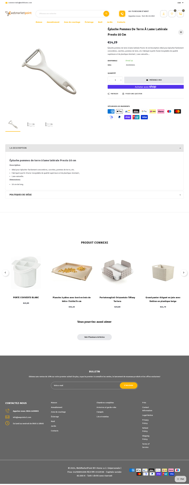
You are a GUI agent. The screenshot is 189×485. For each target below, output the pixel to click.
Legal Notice (147, 415)
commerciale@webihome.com (20, 3)
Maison (39, 22)
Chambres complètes (105, 402)
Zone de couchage (58, 412)
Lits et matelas (103, 416)
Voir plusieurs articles (94, 337)
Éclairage (55, 416)
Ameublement (56, 407)
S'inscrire (128, 385)
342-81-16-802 (148, 16)
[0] (172, 14)
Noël (53, 421)
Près (144, 402)
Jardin (53, 426)
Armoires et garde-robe (106, 407)
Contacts (121, 22)
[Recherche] (106, 14)
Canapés (100, 412)
